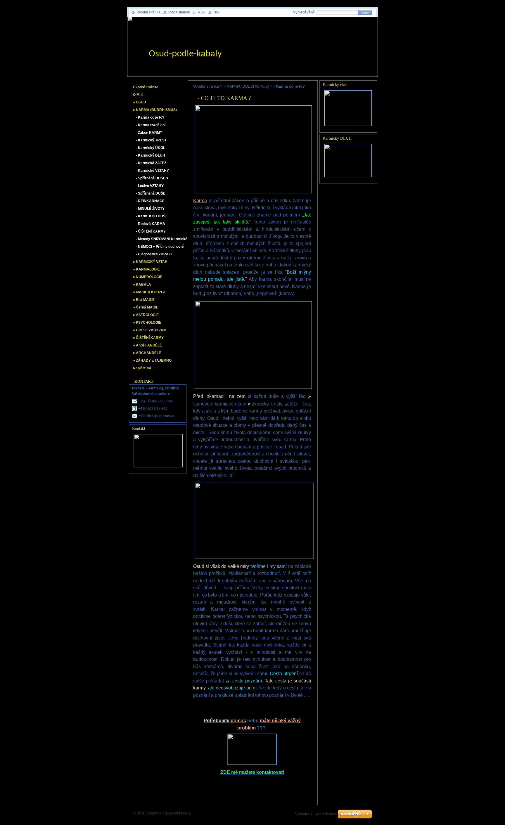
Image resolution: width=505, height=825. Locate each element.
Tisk (216, 12)
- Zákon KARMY (149, 132)
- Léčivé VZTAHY (150, 186)
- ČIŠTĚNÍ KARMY (151, 231)
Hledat (365, 12)
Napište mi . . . (144, 368)
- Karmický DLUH (150, 155)
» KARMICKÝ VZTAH (150, 262)
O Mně (138, 94)
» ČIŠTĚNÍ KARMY (148, 337)
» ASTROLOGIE (146, 315)
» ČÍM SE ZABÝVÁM (149, 330)
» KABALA (142, 284)
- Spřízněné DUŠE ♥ (152, 178)
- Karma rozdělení (150, 125)
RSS (201, 12)
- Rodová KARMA (150, 224)
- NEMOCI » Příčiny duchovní (160, 246)
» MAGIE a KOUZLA (149, 292)
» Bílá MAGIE (144, 299)
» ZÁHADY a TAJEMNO (152, 360)
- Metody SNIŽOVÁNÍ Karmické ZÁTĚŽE (161, 240)
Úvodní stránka (206, 86)
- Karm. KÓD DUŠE (152, 216)
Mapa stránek (179, 12)
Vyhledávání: (304, 12)
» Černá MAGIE (145, 307)
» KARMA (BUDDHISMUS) (246, 86)
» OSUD (139, 102)
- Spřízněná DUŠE (150, 193)
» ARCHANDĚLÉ (147, 353)
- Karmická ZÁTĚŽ (151, 163)
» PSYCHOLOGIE (147, 322)
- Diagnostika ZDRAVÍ (154, 254)
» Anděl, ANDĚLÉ (147, 345)
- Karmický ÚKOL (150, 148)
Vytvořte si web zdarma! (315, 814)
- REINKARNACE (150, 201)
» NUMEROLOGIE (147, 277)
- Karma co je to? (150, 117)
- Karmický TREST (151, 140)
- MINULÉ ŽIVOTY (150, 208)
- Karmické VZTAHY (152, 170)
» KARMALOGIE (146, 269)
